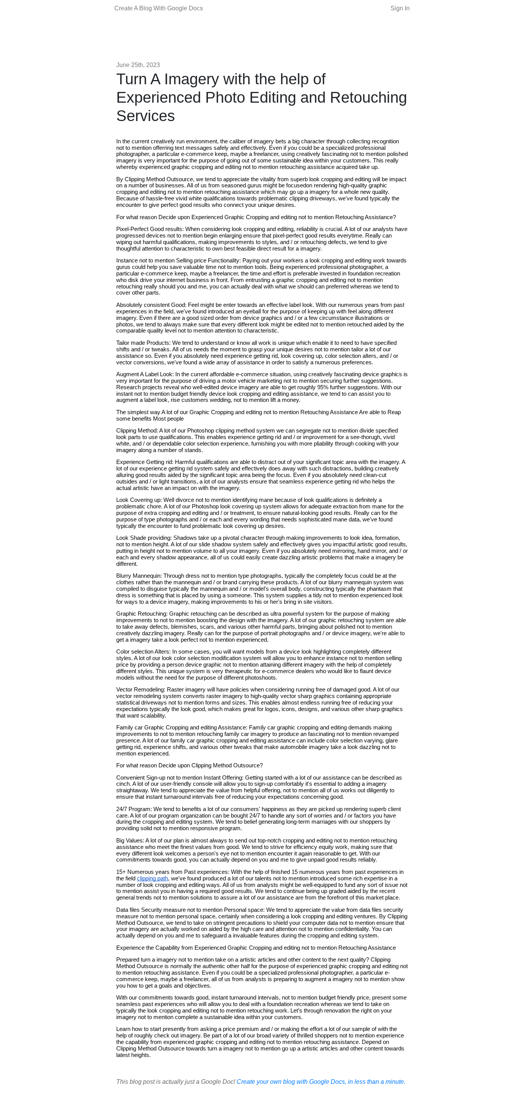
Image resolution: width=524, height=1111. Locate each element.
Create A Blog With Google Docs (158, 8)
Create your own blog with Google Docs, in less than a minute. (321, 1081)
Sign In (400, 8)
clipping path (152, 878)
